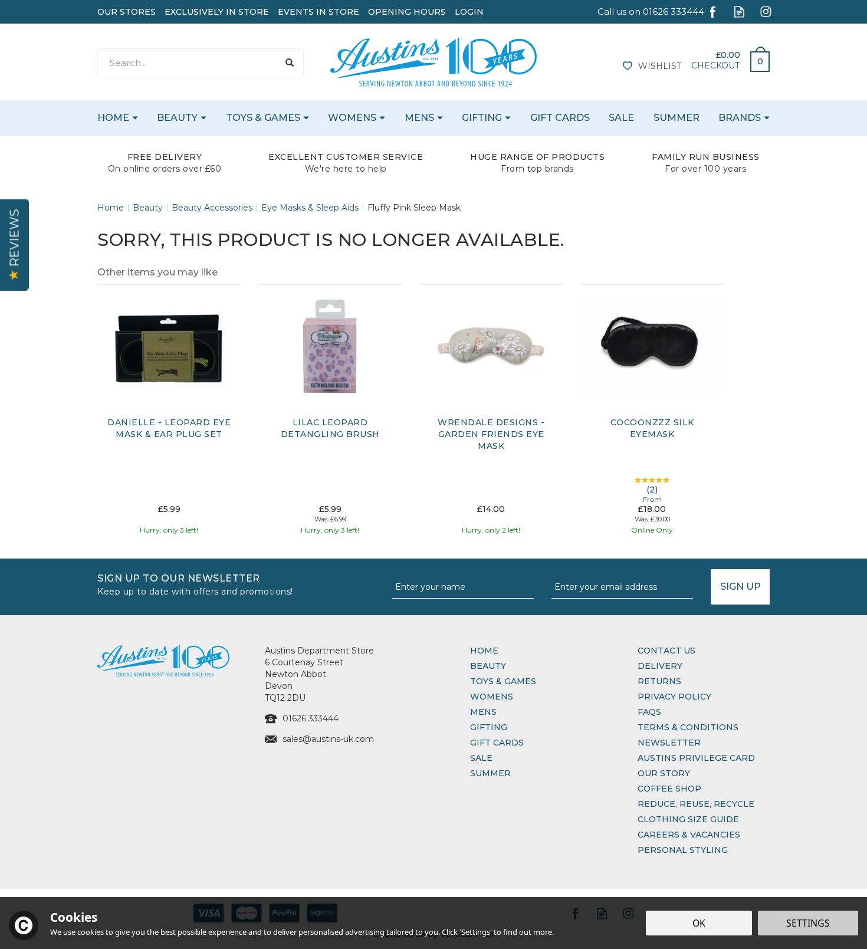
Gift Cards (497, 742)
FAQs (649, 712)
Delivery (660, 666)
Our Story (664, 773)
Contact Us (666, 650)
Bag (755, 58)
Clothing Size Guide (688, 819)
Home (484, 650)
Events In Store (318, 11)
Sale (481, 758)
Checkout (715, 65)
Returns (659, 681)
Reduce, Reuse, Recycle (696, 804)
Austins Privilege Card (696, 758)
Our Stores (126, 11)
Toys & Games (503, 681)
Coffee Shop (669, 788)
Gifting (488, 727)
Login (469, 11)
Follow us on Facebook (712, 11)
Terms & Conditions (688, 727)
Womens (491, 696)
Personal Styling (683, 850)
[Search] (289, 63)
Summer (490, 773)
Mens (483, 712)
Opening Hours (407, 11)
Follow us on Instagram (765, 11)
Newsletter (669, 742)
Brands (739, 117)
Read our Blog (739, 11)
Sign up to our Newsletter (195, 584)
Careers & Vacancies (689, 834)
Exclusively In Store (217, 11)
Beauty (488, 666)
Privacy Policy (674, 696)
